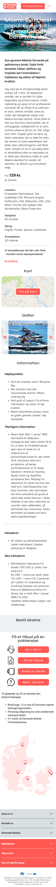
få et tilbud (11, 261)
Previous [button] (5, 337)
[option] (28, 337)
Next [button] (51, 337)
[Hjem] (9, 6)
